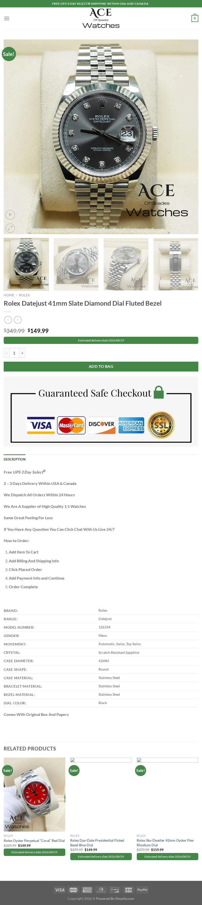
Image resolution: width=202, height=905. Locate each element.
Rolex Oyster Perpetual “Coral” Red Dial (34, 840)
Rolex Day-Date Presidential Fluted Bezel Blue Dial (97, 842)
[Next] (188, 136)
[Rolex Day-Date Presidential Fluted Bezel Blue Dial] (101, 795)
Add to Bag (101, 366)
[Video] (10, 215)
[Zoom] (10, 228)
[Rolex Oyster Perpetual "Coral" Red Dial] (34, 795)
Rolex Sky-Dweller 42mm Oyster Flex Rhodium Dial (165, 842)
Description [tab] (15, 459)
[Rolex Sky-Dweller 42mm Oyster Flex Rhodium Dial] (167, 795)
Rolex (24, 295)
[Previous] (13, 136)
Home (9, 295)
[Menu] (7, 18)
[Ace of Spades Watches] (101, 18)
